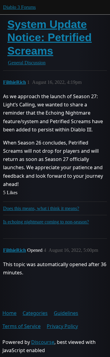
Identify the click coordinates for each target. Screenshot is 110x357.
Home (9, 313)
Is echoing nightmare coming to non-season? (46, 221)
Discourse (42, 342)
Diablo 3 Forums (19, 7)
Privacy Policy (62, 326)
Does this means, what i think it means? (41, 208)
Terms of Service (21, 326)
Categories (35, 313)
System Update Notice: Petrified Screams (49, 37)
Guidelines (66, 313)
